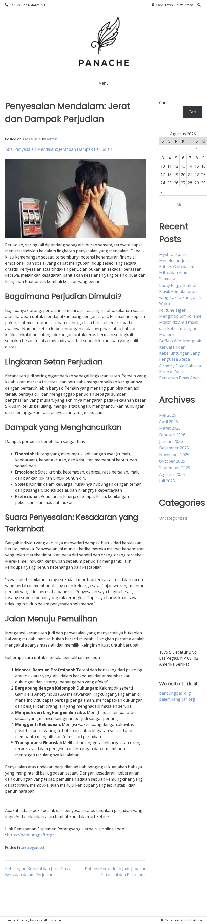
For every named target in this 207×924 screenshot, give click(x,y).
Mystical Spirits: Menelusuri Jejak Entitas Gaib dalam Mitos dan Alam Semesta (176, 267)
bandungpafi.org (175, 693)
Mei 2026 (167, 415)
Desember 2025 (174, 448)
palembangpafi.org (177, 699)
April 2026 (168, 421)
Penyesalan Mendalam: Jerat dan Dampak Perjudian (58, 149)
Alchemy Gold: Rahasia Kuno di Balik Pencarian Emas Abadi (180, 372)
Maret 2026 (170, 428)
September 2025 (174, 467)
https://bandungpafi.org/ (30, 835)
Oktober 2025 (172, 461)
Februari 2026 (172, 435)
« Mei (178, 204)
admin (52, 139)
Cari (163, 102)
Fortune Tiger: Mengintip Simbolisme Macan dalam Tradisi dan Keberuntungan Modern (180, 322)
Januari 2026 (171, 441)
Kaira (39, 920)
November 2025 (174, 454)
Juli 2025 (167, 481)
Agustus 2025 (172, 474)
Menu (103, 83)
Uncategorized (32, 847)
